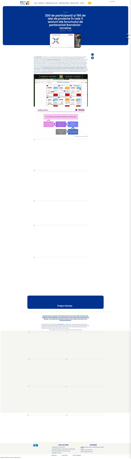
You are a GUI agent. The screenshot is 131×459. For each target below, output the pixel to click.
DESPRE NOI (41, 3)
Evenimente (65, 12)
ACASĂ (35, 3)
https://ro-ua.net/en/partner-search (49, 71)
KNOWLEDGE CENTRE (64, 3)
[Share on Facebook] (92, 54)
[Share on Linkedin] (92, 58)
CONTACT (82, 3)
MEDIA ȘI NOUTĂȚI (74, 3)
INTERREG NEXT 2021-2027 (51, 3)
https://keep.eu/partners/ (74, 71)
